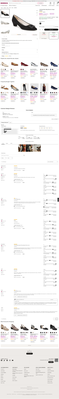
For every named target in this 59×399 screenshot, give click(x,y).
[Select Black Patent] (13, 92)
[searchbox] (22, 3)
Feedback (58, 199)
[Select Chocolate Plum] (23, 332)
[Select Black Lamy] (52, 69)
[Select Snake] (33, 92)
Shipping (53, 32)
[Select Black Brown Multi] (25, 332)
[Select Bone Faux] (5, 92)
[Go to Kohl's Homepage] (4, 3)
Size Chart (56, 26)
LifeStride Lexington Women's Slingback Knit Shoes (14, 334)
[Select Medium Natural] (11, 69)
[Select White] (54, 69)
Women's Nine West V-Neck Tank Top (44, 94)
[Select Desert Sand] (3, 69)
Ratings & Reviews (4, 122)
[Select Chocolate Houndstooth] (21, 332)
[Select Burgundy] (42, 69)
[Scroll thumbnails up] (4, 36)
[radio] (44, 35)
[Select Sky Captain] (23, 92)
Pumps (12, 7)
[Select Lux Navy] (5, 69)
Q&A (10, 122)
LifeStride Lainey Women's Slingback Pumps (4, 94)
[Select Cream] (1, 69)
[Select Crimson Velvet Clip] (44, 92)
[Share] (37, 13)
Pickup (44, 32)
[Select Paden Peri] (27, 92)
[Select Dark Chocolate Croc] (52, 332)
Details (57, 17)
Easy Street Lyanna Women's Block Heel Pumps (43, 71)
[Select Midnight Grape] (41, 92)
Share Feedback (29, 353)
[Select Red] (21, 69)
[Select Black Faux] (40, 23)
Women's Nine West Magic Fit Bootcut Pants (24, 94)
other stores (45, 38)
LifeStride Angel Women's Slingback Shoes (23, 334)
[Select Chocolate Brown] (25, 92)
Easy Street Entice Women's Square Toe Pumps (33, 69)
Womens (5, 7)
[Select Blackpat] (36, 92)
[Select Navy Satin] (50, 69)
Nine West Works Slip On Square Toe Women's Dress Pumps (15, 71)
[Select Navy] (50, 92)
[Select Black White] (3, 332)
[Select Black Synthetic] (50, 332)
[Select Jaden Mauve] (46, 92)
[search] (9, 3)
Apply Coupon (52, 13)
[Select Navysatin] (31, 92)
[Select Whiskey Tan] (1, 92)
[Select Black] (23, 69)
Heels (10, 7)
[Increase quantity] (42, 29)
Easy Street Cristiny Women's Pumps (53, 71)
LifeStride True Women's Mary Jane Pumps (5, 334)
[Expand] (37, 15)
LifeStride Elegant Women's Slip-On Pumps (54, 334)
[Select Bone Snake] (3, 92)
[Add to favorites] (37, 10)
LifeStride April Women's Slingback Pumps (34, 334)
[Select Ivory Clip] (42, 92)
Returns (15, 53)
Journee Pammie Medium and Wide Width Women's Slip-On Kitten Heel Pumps (15, 94)
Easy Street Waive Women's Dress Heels (24, 71)
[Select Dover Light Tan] (1, 332)
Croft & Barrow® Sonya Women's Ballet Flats (54, 94)
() (6, 76)
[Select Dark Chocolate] (54, 332)
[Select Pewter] (11, 92)
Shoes (7, 7)
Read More (3, 47)
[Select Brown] (13, 332)
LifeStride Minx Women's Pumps (5, 71)
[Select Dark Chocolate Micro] (27, 332)
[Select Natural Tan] (7, 92)
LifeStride (15, 7)
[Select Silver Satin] (56, 69)
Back (2, 7)
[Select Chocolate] (56, 92)
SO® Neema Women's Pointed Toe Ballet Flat (34, 94)
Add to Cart (3, 77)
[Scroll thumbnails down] (6, 36)
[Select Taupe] (41, 69)
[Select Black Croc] (56, 332)
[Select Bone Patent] (15, 92)
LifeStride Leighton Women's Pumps (43, 334)
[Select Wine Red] (46, 332)
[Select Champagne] (44, 69)
